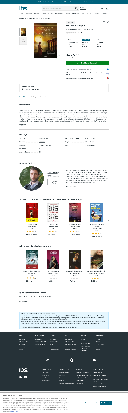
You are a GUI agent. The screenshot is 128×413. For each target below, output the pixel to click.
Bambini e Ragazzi (70, 349)
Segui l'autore (54, 182)
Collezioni (37, 347)
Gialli (40, 296)
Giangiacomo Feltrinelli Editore (99, 376)
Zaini (97, 347)
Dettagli (33, 97)
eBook (21, 349)
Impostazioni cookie (91, 403)
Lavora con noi (80, 380)
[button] (76, 8)
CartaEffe (38, 2)
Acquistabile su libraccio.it (87, 63)
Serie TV (67, 347)
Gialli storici (47, 296)
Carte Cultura (64, 2)
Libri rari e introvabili (40, 342)
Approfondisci (71, 186)
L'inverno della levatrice (31, 271)
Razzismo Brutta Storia (99, 386)
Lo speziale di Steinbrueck (74, 271)
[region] (64, 402)
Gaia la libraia (46, 380)
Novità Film (68, 339)
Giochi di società (86, 346)
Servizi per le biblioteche (82, 372)
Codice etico (79, 383)
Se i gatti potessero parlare (96, 225)
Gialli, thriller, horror (30, 296)
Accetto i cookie (106, 403)
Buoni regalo (55, 2)
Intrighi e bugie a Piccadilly (96, 271)
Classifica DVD (69, 342)
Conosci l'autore (45, 97)
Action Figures (85, 353)
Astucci (98, 349)
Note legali (23, 301)
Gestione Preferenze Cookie (66, 383)
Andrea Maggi (72, 29)
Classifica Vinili (54, 349)
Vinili (51, 344)
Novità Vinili (53, 347)
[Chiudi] (125, 402)
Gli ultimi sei (53, 224)
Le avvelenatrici (53, 271)
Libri (20, 296)
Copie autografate (40, 344)
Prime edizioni (39, 339)
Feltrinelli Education (98, 384)
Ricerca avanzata (83, 8)
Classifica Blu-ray (70, 344)
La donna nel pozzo (75, 224)
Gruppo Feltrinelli (97, 372)
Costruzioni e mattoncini (84, 340)
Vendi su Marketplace (82, 378)
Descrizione (23, 97)
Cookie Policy (14, 411)
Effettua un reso (63, 378)
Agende (98, 342)
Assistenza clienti (88, 2)
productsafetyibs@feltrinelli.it (68, 327)
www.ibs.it (39, 320)
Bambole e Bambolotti (84, 349)
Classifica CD (54, 342)
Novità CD (53, 339)
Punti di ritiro (46, 2)
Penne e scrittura (100, 344)
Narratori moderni (45, 145)
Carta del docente (75, 2)
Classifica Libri (23, 342)
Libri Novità (22, 339)
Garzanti (87, 29)
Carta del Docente (86, 69)
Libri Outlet (22, 344)
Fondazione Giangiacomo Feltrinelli (100, 380)
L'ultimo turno (32, 224)
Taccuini (98, 339)
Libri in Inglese (23, 347)
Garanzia (61, 380)
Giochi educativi (85, 343)
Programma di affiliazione (83, 375)
